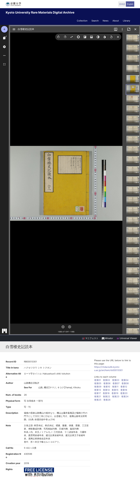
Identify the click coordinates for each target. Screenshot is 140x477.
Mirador (108, 338)
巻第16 (123, 390)
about (116, 20)
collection (82, 20)
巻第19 (115, 393)
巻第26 (106, 399)
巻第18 (106, 393)
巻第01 (97, 380)
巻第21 (97, 396)
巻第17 (97, 393)
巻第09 (97, 386)
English (130, 4)
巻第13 (97, 390)
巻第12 (123, 386)
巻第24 (124, 396)
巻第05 (97, 383)
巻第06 (106, 383)
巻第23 (115, 396)
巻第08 (125, 383)
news (105, 20)
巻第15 (115, 390)
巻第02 (106, 380)
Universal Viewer (128, 338)
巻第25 (97, 399)
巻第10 (106, 386)
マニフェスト (91, 338)
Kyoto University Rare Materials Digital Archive (40, 12)
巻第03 (115, 380)
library (126, 20)
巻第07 (116, 383)
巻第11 (115, 386)
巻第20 (123, 393)
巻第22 (106, 396)
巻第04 (124, 380)
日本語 (122, 4)
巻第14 (106, 390)
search (95, 20)
